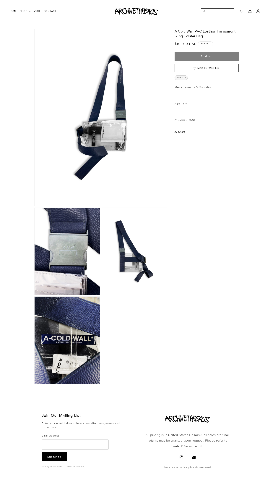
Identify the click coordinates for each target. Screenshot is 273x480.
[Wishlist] (239, 11)
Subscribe (54, 456)
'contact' (177, 446)
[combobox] (219, 11)
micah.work (56, 466)
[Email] (193, 457)
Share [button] (182, 132)
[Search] (203, 11)
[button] (25, 11)
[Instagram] (181, 457)
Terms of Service (75, 466)
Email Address (51, 435)
